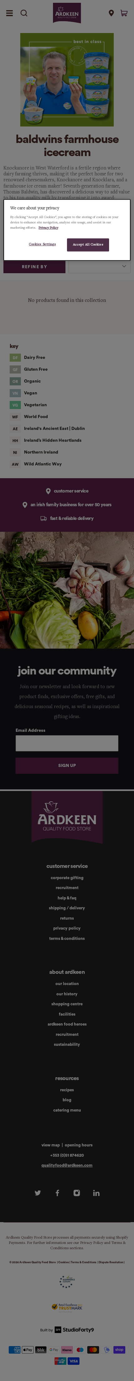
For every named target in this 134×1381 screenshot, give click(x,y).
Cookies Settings (42, 244)
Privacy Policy (48, 228)
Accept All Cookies (88, 244)
